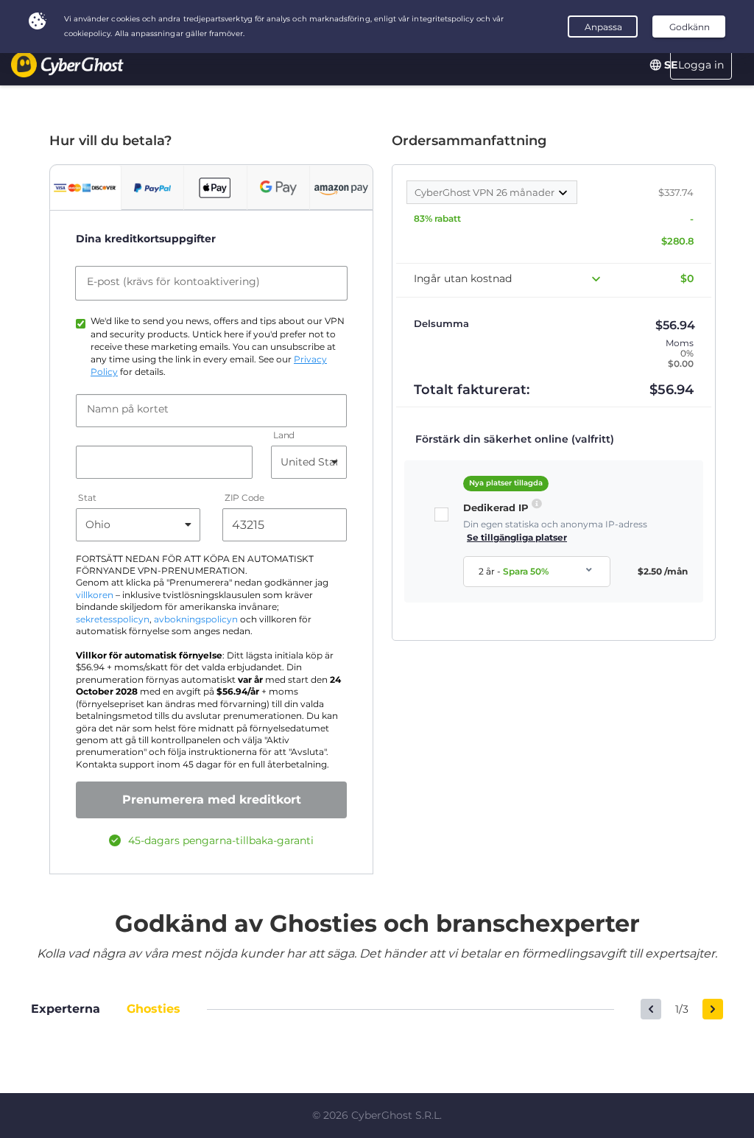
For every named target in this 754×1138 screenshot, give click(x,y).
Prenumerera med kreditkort (211, 800)
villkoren (94, 595)
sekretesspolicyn (112, 619)
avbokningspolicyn (196, 619)
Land (284, 434)
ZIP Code (244, 497)
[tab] (85, 188)
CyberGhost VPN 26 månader (486, 192)
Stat (87, 497)
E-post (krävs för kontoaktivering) (173, 281)
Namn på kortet (128, 408)
